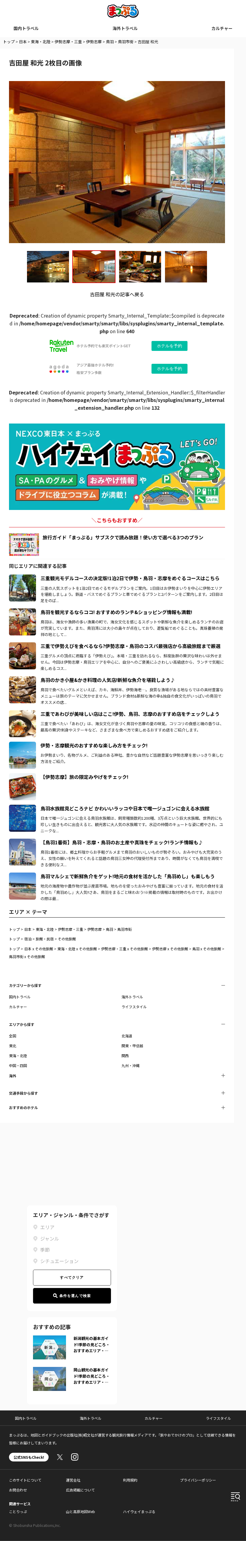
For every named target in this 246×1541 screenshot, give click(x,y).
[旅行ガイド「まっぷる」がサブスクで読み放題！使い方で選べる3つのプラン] (24, 544)
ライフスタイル (134, 1006)
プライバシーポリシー (198, 1479)
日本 (23, 41)
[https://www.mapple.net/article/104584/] (22, 713)
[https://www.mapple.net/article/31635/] (22, 808)
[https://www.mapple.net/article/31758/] (22, 876)
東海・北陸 (40, 41)
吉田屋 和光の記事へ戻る (117, 294)
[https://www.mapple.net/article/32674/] (22, 776)
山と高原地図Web (80, 1511)
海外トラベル (125, 28)
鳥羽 (110, 41)
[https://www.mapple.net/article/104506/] (22, 646)
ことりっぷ (18, 1511)
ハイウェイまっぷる (139, 1511)
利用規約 (130, 1479)
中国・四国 (18, 1065)
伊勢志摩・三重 (68, 41)
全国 (12, 1035)
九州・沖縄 (131, 1065)
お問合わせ (18, 1489)
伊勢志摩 (94, 41)
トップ (9, 41)
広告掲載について (80, 1489)
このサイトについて (25, 1479)
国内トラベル (26, 28)
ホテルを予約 (169, 345)
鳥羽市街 (126, 41)
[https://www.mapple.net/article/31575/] (22, 578)
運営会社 (73, 1479)
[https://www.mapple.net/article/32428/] (22, 612)
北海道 (127, 1035)
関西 (125, 1055)
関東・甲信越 (132, 1045)
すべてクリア (72, 1277)
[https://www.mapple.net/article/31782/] (22, 842)
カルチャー (222, 28)
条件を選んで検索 (75, 1296)
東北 (12, 1045)
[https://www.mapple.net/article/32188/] (22, 679)
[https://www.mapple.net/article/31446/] (22, 745)
